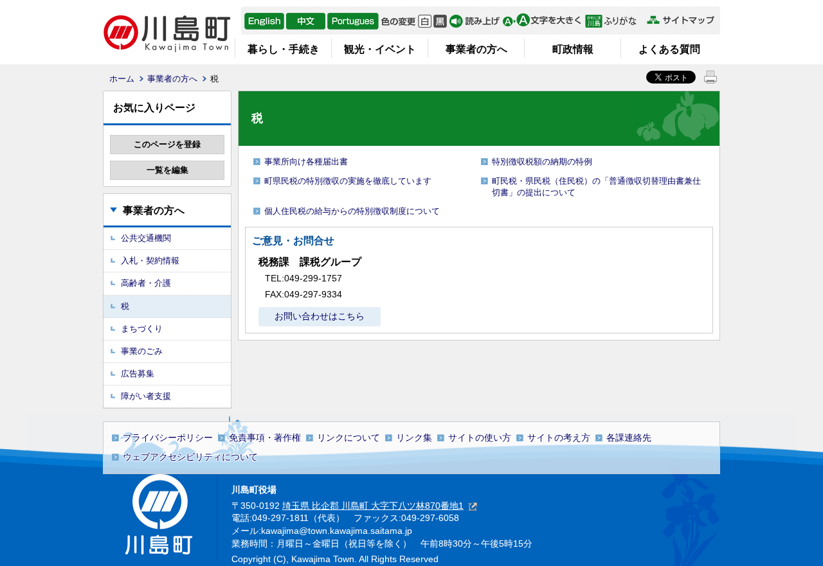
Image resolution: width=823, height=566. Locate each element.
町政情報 (572, 49)
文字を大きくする (541, 21)
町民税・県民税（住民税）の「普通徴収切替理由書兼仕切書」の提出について (596, 186)
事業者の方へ (476, 49)
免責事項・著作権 (265, 437)
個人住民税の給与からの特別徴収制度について (352, 211)
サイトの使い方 (479, 437)
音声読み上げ (474, 21)
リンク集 (414, 437)
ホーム (121, 79)
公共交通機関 (146, 238)
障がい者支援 (146, 396)
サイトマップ (680, 20)
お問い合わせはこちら (320, 316)
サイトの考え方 (558, 437)
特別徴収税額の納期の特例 (542, 161)
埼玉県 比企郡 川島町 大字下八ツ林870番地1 (373, 505)
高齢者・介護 (146, 283)
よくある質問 (669, 49)
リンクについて (348, 437)
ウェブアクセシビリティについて (190, 457)
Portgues (353, 21)
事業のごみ (142, 351)
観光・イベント (380, 49)
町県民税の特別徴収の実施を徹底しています (347, 181)
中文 (305, 21)
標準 (424, 21)
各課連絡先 (628, 437)
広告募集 (137, 373)
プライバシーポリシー (168, 437)
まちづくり (142, 328)
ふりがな (614, 21)
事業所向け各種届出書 (306, 161)
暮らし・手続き (284, 49)
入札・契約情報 (150, 260)
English (264, 21)
